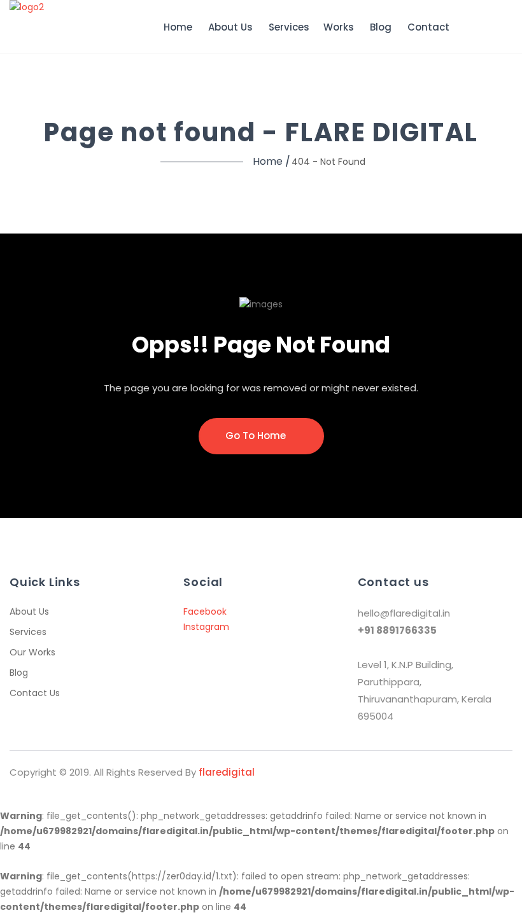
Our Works (32, 652)
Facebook (205, 611)
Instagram (206, 626)
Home (178, 27)
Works (338, 27)
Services (289, 27)
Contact (428, 27)
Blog (381, 27)
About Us (230, 27)
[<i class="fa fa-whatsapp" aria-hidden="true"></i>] (493, 26)
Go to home (256, 435)
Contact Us (35, 693)
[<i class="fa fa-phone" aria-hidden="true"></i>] (469, 27)
